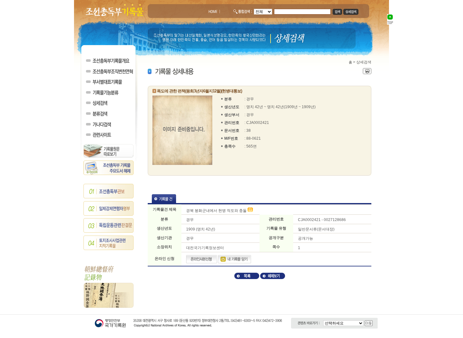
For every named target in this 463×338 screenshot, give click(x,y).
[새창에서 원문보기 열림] (250, 210)
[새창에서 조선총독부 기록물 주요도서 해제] (109, 174)
